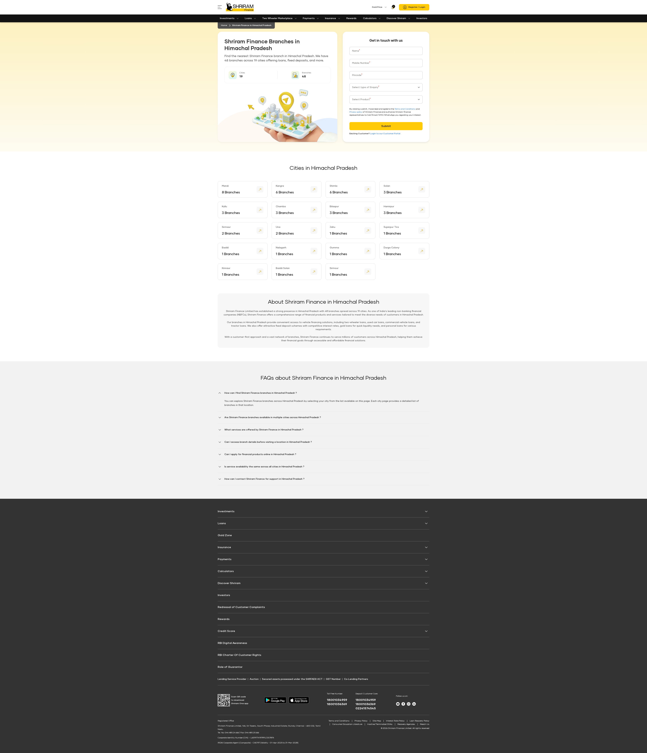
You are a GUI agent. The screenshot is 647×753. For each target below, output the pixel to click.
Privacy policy (355, 112)
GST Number (333, 679)
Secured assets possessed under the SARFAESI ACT (292, 679)
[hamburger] (222, 7)
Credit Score (226, 631)
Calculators (369, 18)
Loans (248, 18)
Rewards (351, 18)
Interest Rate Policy (395, 721)
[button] (323, 401)
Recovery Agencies (406, 724)
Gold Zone (225, 535)
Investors (422, 18)
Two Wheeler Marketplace (277, 18)
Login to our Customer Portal (385, 134)
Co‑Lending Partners (356, 679)
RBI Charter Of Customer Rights (239, 655)
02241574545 (366, 708)
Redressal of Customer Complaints (241, 607)
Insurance (330, 18)
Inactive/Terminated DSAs (379, 724)
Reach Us (424, 724)
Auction (254, 679)
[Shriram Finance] (240, 7)
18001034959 (337, 700)
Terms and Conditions (405, 109)
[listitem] (243, 189)
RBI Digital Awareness (232, 643)
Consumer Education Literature (347, 724)
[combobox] (386, 87)
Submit (386, 126)
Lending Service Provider (232, 679)
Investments (227, 18)
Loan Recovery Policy (419, 721)
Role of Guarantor (230, 667)
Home (224, 25)
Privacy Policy (361, 721)
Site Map (377, 721)
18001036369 (337, 704)
